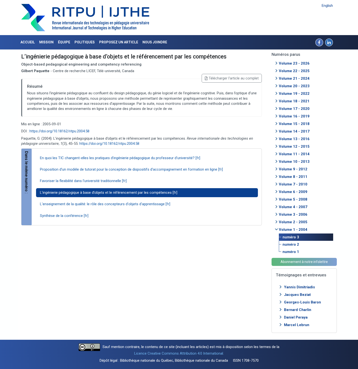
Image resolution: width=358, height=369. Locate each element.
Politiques (85, 42)
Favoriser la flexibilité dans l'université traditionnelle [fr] (83, 181)
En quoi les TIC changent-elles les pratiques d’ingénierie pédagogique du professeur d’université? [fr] (120, 158)
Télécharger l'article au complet (234, 78)
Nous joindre (154, 42)
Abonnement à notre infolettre (304, 262)
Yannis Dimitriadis (299, 287)
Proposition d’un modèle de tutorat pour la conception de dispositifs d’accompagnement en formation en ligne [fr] (131, 169)
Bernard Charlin (297, 310)
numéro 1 (291, 252)
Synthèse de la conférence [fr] (64, 216)
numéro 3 (291, 237)
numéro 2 (291, 244)
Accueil (27, 42)
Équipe (64, 42)
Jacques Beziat (297, 294)
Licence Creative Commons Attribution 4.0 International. (179, 353)
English (327, 5)
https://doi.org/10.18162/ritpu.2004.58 (59, 131)
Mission (46, 42)
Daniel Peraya (296, 317)
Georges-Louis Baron (302, 302)
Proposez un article (118, 42)
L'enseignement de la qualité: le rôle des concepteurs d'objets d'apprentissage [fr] (105, 204)
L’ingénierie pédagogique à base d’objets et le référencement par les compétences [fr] (108, 192)
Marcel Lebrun (296, 325)
